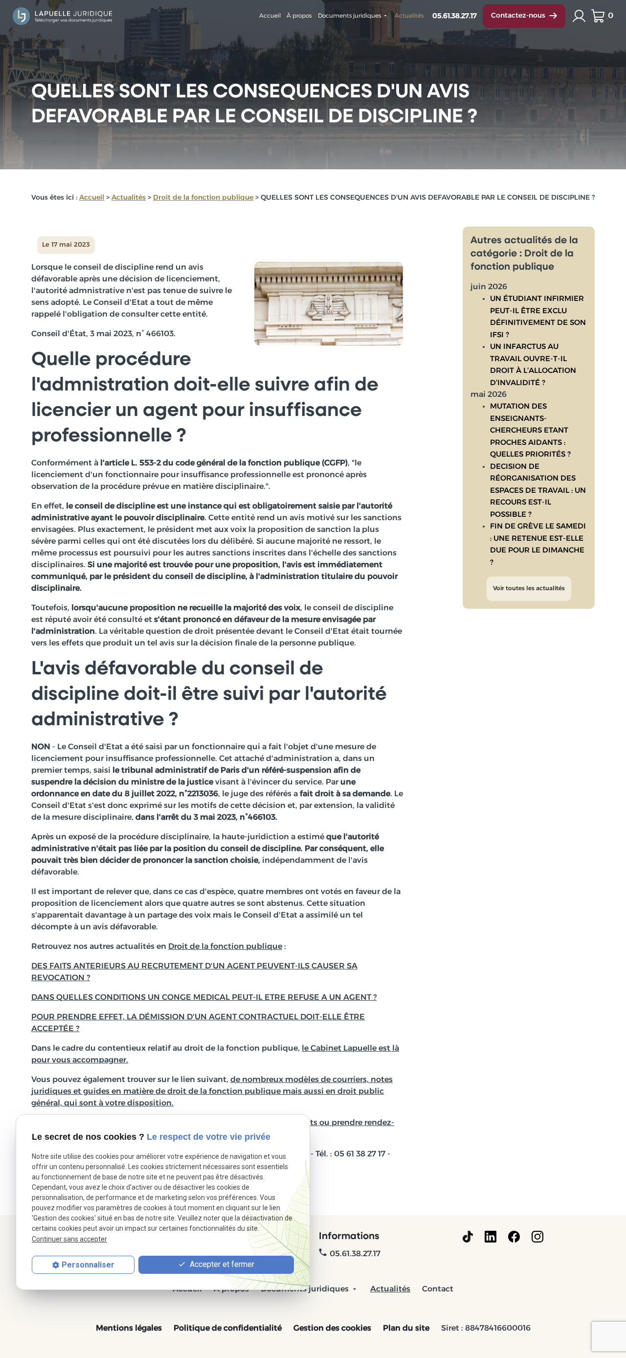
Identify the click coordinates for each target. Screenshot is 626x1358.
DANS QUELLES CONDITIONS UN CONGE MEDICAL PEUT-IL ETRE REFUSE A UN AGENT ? (204, 998)
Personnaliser (88, 1264)
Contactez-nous (518, 16)
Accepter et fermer (221, 1264)
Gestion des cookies (332, 1329)
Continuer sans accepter (69, 1239)
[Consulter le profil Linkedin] (490, 1237)
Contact (437, 1289)
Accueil (270, 16)
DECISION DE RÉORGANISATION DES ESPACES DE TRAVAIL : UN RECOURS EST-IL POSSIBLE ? (538, 491)
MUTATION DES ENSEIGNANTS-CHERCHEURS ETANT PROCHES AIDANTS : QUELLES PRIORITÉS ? (530, 431)
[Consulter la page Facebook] (514, 1237)
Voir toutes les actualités (529, 589)
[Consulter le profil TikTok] (468, 1237)
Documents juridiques (349, 16)
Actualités (409, 16)
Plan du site (406, 1329)
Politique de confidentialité (228, 1329)
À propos (299, 16)
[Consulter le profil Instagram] (537, 1237)
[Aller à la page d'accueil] (63, 15)
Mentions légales (129, 1329)
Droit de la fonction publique (203, 198)
